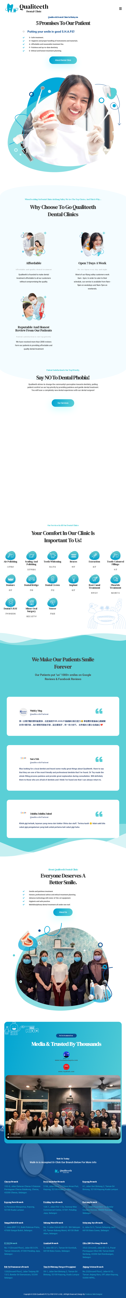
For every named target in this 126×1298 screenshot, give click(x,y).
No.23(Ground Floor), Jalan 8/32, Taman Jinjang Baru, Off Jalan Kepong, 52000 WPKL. (100, 1274)
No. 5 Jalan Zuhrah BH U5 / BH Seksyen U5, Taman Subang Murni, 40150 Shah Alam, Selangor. (61, 1230)
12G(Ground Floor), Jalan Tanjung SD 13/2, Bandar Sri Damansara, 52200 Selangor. (21, 1274)
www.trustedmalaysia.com (66, 1060)
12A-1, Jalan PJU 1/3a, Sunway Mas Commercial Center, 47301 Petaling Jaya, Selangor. (60, 1210)
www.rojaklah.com (66, 1071)
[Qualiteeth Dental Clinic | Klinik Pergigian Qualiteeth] (33, 8)
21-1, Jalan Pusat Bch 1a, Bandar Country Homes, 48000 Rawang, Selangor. (98, 1210)
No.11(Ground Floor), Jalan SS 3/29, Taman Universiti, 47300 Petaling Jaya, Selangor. (22, 1250)
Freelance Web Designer (93, 1294)
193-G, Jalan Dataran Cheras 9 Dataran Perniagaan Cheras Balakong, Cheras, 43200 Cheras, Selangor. (22, 1189)
